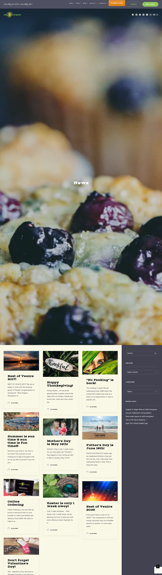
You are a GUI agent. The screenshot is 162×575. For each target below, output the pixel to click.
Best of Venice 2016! (99, 508)
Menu (71, 3)
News (78, 3)
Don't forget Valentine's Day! (18, 563)
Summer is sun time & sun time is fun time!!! (21, 441)
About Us (92, 3)
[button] (133, 15)
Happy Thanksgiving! (60, 384)
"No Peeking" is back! (100, 381)
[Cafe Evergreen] (12, 15)
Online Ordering (16, 503)
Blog (84, 3)
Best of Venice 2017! (21, 377)
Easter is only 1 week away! (60, 504)
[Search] (142, 353)
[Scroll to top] (158, 566)
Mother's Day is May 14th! (59, 442)
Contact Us (102, 3)
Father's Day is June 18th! (99, 446)
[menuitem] (72, 3)
